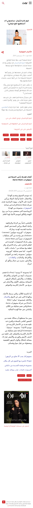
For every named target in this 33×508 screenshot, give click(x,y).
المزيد (8, 505)
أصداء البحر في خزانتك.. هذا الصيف (6, 162)
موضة (22, 139)
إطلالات (6, 135)
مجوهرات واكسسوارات (25, 380)
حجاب (29, 135)
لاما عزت (29, 56)
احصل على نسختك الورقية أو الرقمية (16, 426)
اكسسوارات (15, 139)
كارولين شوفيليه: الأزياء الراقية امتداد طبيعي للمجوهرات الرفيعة (16, 162)
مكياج (29, 139)
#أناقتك (29, 157)
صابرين (7, 139)
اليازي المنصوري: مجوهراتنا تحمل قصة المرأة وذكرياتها (27, 162)
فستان (22, 135)
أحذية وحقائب (14, 135)
